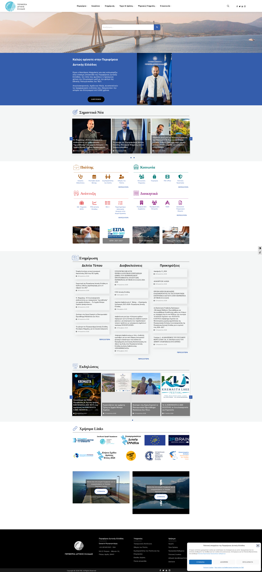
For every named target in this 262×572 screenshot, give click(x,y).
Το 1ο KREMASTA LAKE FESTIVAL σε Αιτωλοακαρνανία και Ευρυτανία (175, 407)
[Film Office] (167, 177)
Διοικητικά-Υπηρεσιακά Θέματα (180, 209)
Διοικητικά (149, 193)
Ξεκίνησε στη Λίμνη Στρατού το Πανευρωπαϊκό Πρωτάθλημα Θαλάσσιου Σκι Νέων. (145, 407)
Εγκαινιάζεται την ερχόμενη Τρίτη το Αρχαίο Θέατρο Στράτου (114, 407)
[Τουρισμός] (154, 177)
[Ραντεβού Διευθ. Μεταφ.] (94, 177)
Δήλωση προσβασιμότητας (178, 558)
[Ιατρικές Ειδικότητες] (80, 177)
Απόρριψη (224, 562)
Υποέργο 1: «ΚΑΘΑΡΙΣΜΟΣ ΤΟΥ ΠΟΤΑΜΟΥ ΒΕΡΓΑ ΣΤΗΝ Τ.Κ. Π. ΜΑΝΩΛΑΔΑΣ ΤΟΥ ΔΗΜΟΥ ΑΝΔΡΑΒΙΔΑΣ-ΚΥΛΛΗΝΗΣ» (169, 340)
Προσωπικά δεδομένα (176, 551)
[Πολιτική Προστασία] (180, 177)
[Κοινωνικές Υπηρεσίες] (141, 177)
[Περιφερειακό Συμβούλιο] (141, 203)
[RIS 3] (108, 203)
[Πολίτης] (76, 167)
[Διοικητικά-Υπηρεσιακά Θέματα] (180, 203)
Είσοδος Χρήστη (139, 557)
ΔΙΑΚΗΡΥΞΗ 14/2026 (161, 281)
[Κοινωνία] (136, 166)
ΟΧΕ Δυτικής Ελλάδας (122, 292)
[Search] (157, 27)
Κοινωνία (147, 167)
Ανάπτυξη (88, 193)
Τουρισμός (154, 181)
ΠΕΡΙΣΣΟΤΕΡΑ (104, 339)
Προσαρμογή (247, 562)
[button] (258, 546)
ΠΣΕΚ (167, 207)
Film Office (167, 181)
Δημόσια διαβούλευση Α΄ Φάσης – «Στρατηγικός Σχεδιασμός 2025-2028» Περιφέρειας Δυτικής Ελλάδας (131, 304)
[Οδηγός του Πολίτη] (122, 177)
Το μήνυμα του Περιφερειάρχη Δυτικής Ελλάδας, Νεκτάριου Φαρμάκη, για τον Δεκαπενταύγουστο (128, 144)
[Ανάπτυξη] (76, 193)
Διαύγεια (171, 562)
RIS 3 (107, 207)
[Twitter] (240, 5)
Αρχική (171, 544)
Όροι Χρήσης (173, 547)
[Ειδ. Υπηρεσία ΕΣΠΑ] (82, 203)
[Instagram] (245, 5)
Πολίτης (86, 167)
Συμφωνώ (200, 562)
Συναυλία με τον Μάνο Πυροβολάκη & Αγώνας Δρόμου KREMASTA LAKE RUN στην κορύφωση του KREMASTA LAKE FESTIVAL (85, 405)
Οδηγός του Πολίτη (140, 547)
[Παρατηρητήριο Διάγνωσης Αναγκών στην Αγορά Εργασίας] (120, 203)
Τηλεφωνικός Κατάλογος (143, 544)
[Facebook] (237, 5)
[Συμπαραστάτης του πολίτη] (108, 177)
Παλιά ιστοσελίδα (140, 561)
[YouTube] (242, 5)
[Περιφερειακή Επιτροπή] (154, 203)
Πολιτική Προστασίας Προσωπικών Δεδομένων (212, 553)
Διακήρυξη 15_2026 (160, 271)
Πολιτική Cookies (208, 567)
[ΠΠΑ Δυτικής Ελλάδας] (95, 203)
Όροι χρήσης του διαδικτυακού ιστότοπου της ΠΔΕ (229, 567)
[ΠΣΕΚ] (167, 203)
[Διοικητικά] (136, 193)
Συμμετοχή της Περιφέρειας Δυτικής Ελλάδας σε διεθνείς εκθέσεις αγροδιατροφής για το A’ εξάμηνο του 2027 (92, 286)
